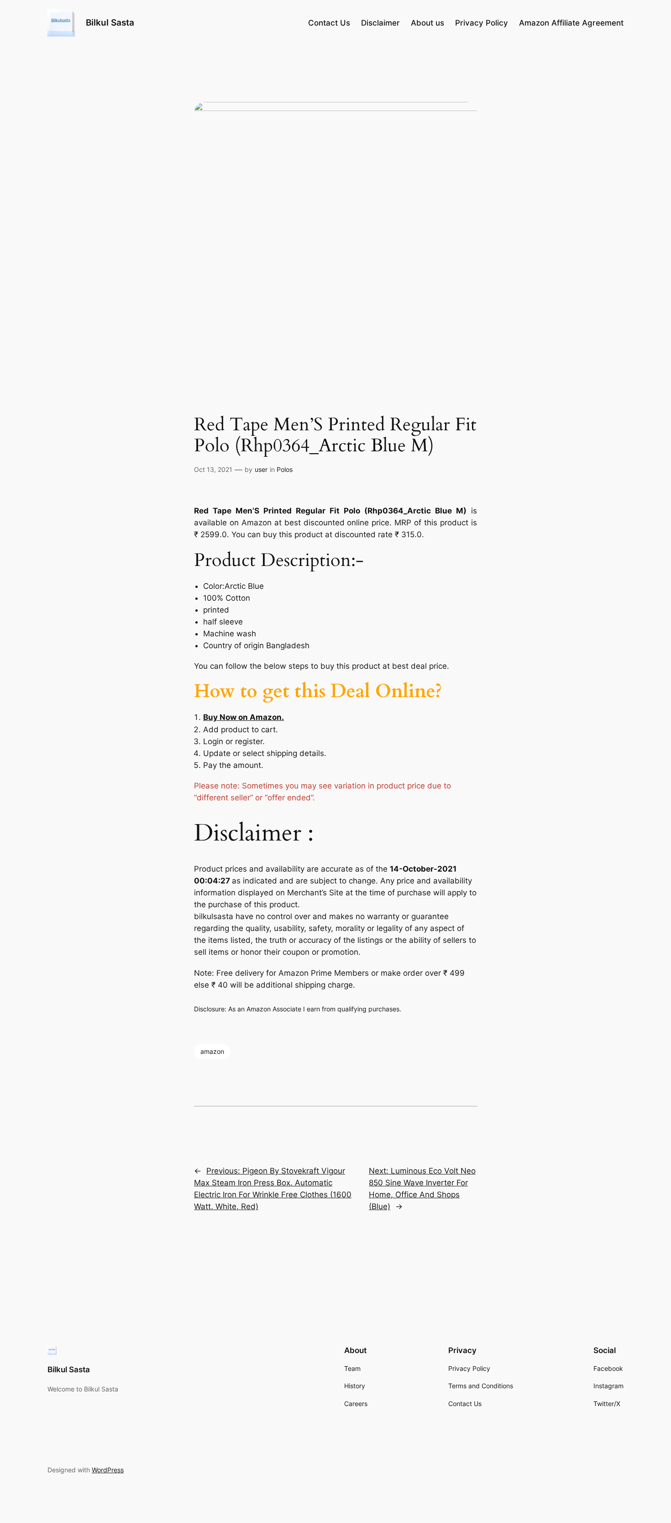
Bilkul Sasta (110, 22)
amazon (212, 1051)
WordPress (108, 1470)
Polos (285, 469)
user (261, 469)
